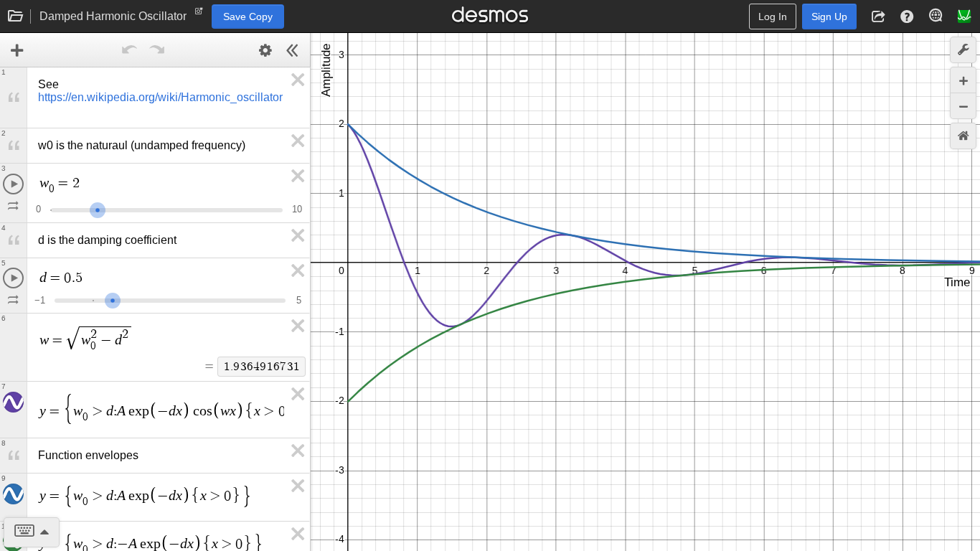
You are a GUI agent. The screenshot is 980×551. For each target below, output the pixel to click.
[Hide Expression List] (292, 50)
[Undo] (129, 50)
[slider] (97, 208)
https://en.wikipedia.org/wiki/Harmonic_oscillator (160, 97)
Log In (772, 16)
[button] (878, 16)
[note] (199, 14)
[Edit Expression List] (265, 50)
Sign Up (829, 16)
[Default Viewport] (963, 136)
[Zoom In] (963, 80)
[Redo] (156, 50)
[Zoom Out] (963, 105)
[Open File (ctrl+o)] (15, 16)
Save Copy (248, 16)
